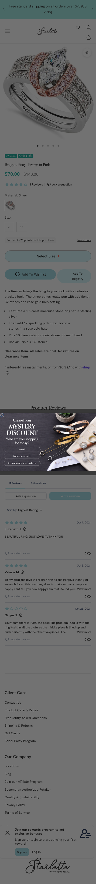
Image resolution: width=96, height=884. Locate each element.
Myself (22, 449)
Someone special (22, 456)
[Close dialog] (2, 415)
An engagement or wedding (22, 463)
